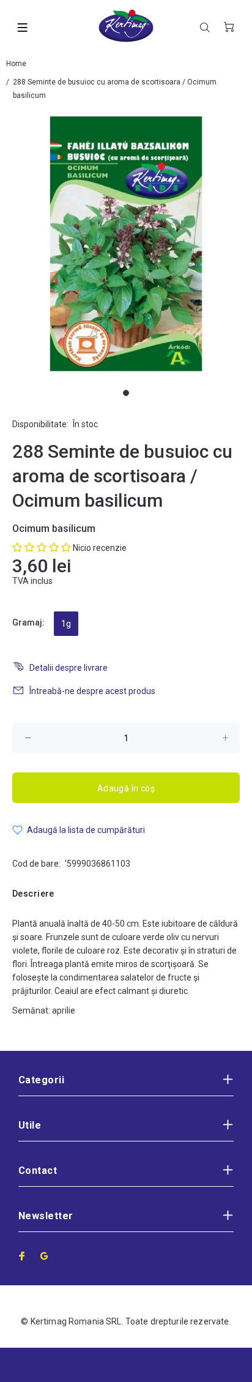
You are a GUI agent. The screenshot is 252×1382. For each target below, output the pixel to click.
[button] (41, 548)
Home (16, 63)
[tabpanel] (126, 244)
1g (66, 624)
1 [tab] (126, 393)
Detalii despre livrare (68, 668)
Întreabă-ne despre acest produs (92, 691)
